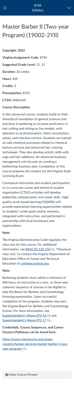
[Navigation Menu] (70, 8)
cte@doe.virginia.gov (35, 263)
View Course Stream (22, 374)
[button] (38, 8)
